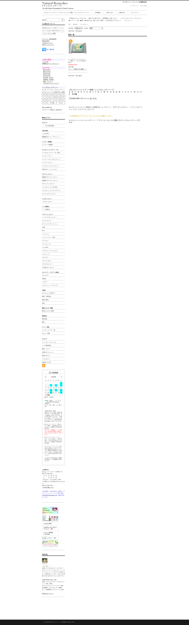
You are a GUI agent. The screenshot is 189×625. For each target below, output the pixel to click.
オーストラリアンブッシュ (50, 224)
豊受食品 (44, 319)
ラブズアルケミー (47, 264)
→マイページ (128, 20)
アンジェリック (46, 244)
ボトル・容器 (46, 333)
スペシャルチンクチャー (49, 194)
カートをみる (144, 5)
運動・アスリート (48, 81)
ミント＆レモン (49, 125)
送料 (81, 20)
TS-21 (57, 30)
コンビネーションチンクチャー (51, 190)
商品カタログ (46, 355)
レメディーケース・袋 (48, 330)
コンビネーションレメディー (50, 166)
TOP (69, 24)
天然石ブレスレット (48, 352)
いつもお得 (45, 61)
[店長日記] (44, 563)
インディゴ (45, 234)
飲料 (43, 322)
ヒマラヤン (45, 257)
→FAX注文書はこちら (48, 487)
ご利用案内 (97, 12)
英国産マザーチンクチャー (50, 180)
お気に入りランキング (48, 44)
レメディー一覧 (74, 20)
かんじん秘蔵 (52, 33)
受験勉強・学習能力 (48, 79)
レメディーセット (47, 162)
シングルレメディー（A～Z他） (51, 152)
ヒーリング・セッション (49, 342)
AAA (53, 30)
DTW (43, 227)
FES (43, 230)
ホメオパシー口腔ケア (48, 293)
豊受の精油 (45, 300)
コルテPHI (45, 247)
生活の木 (75, 24)
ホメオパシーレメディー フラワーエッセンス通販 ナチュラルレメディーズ (66, 12)
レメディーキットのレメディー (51, 159)
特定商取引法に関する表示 (67, 622)
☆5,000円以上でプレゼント (113, 20)
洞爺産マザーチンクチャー (50, 177)
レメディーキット (47, 156)
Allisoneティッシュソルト (49, 169)
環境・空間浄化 (46, 296)
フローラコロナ (46, 261)
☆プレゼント (46, 359)
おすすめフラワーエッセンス (51, 83)
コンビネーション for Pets (49, 187)
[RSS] (43, 366)
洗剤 (43, 303)
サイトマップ (134, 12)
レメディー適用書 (47, 144)
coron (55, 28)
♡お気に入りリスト (47, 43)
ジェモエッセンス (47, 201)
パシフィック (46, 254)
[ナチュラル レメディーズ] (54, 4)
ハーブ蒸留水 (46, 209)
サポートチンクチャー (48, 184)
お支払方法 (88, 20)
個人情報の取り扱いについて (51, 622)
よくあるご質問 (98, 20)
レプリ (51, 28)
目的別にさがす (46, 362)
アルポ (61, 103)
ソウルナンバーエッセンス (50, 251)
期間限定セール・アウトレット (51, 137)
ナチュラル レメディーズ (52, 6)
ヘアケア (44, 282)
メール (44, 471)
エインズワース (46, 220)
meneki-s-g (45, 28)
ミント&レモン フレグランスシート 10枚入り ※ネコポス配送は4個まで (77, 61)
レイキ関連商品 (46, 345)
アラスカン (45, 240)
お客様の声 (121, 12)
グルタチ (49, 30)
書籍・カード (46, 349)
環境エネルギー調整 (48, 311)
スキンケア (45, 275)
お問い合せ (109, 12)
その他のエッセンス (48, 267)
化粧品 (44, 278)
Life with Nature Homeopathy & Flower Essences (58, 8)
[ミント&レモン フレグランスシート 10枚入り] (77, 48)
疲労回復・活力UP (48, 77)
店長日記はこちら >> (47, 593)
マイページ (134, 5)
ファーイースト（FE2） (49, 237)
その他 (74, 94)
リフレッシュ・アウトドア (50, 285)
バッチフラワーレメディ (49, 217)
